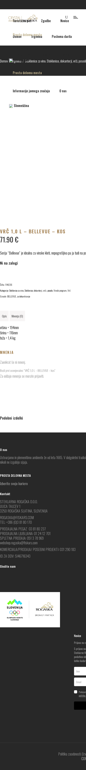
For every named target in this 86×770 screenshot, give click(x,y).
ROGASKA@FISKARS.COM (17, 517)
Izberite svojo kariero (14, 483)
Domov (4, 60)
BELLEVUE (11, 296)
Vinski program (60, 290)
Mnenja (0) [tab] (17, 316)
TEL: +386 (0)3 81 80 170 (16, 522)
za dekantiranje (23, 296)
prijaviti (39, 376)
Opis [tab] (4, 316)
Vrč (69, 290)
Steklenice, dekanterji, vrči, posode (39, 290)
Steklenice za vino (16, 290)
